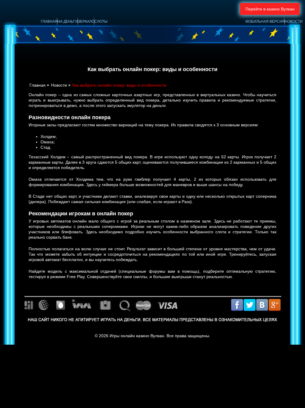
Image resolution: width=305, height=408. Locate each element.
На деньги (67, 21)
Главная (49, 21)
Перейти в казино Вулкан (270, 9)
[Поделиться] (256, 305)
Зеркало (86, 21)
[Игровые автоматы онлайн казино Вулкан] (150, 27)
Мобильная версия (265, 21)
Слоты (101, 21)
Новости (294, 21)
